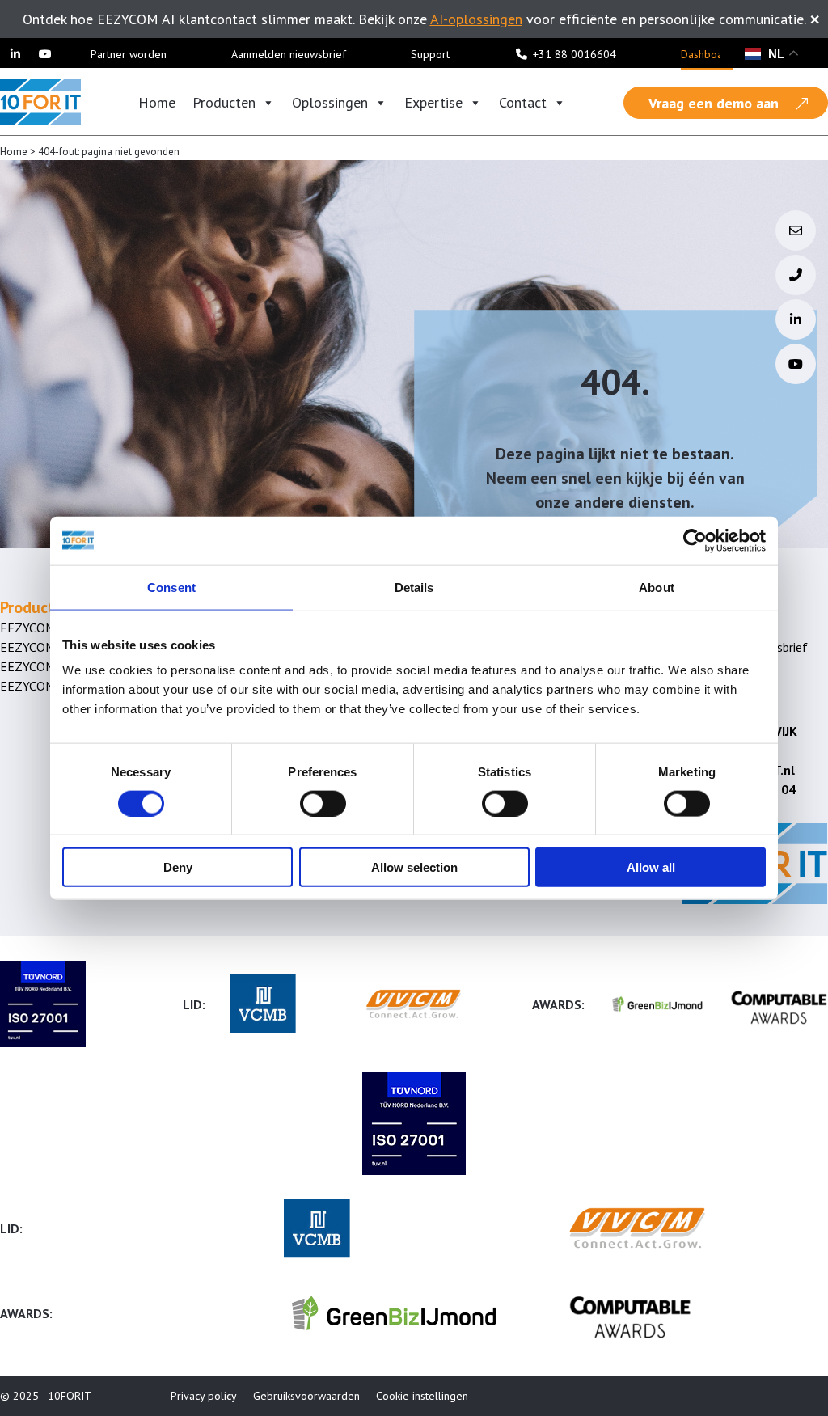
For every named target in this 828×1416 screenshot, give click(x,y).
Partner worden (129, 54)
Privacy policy (204, 1396)
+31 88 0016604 (574, 54)
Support (430, 54)
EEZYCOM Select (47, 647)
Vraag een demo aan (713, 103)
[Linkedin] (15, 54)
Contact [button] (523, 102)
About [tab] (656, 587)
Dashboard (707, 54)
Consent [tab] (171, 587)
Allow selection (414, 867)
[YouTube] (46, 54)
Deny (177, 867)
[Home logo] (40, 100)
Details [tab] (414, 587)
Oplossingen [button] (330, 102)
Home (156, 102)
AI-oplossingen (476, 19)
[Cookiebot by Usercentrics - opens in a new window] (695, 540)
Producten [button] (224, 102)
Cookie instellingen (422, 1396)
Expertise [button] (433, 102)
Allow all (651, 867)
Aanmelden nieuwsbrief (288, 54)
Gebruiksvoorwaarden (306, 1396)
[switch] (323, 803)
